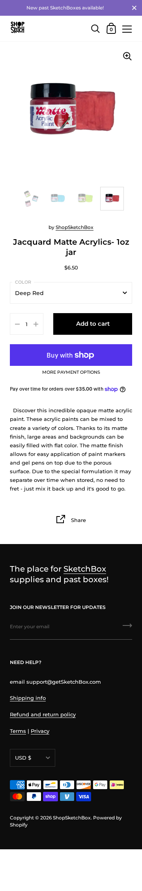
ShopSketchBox (74, 227)
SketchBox (85, 569)
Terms (18, 731)
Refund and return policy (43, 714)
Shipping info (28, 698)
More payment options (71, 372)
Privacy (40, 731)
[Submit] (127, 628)
